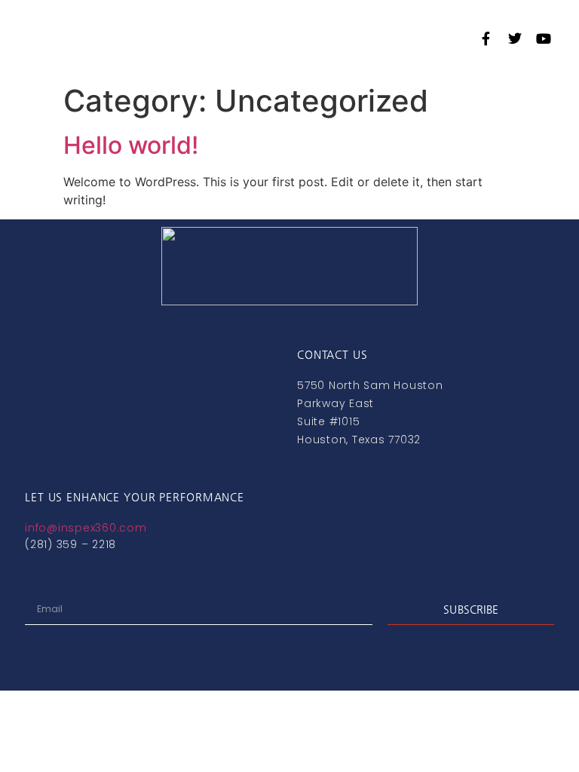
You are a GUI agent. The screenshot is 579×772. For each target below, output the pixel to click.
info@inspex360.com (86, 527)
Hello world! (130, 145)
